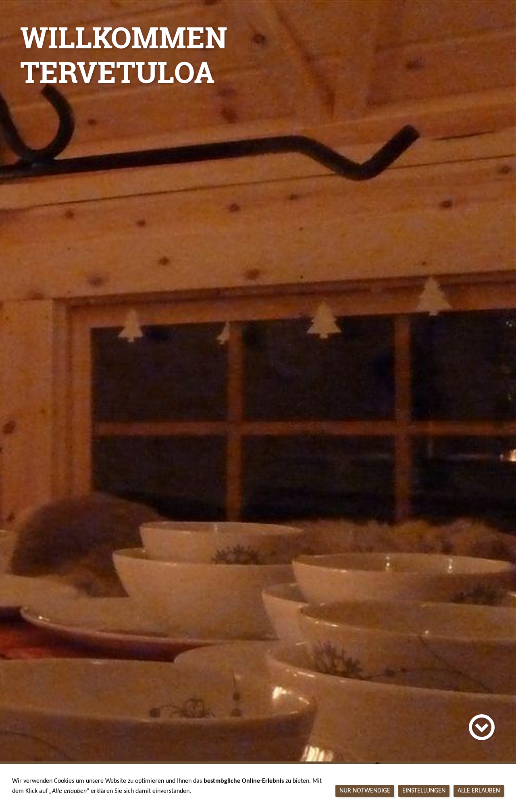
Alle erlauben (479, 791)
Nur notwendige (364, 791)
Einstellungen (423, 791)
